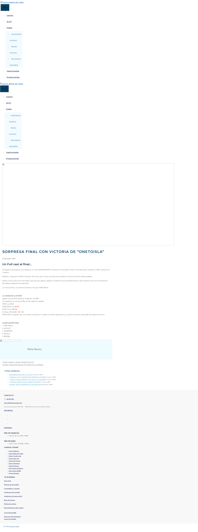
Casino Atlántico (14, 451)
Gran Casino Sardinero (16, 468)
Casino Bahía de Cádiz (16, 453)
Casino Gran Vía (14, 458)
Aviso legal (7, 481)
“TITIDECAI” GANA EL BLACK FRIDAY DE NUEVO (25, 382)
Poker (9, 28)
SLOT (9, 22)
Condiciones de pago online (13, 496)
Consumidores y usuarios (12, 488)
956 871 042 (10, 399)
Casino (10, 15)
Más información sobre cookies (13, 508)
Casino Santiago (14, 473)
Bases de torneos (9, 500)
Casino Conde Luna (15, 456)
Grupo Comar (14, 526)
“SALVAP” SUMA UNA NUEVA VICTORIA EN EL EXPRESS (22, 365)
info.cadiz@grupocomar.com (13, 403)
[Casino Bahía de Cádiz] (12, 2)
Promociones (13, 77)
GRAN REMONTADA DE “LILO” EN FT (21, 374)
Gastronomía (13, 71)
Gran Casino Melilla (15, 471)
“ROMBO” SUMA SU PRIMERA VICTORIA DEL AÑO (25, 384)
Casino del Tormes (14, 461)
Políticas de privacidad (11, 484)
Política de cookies (10, 504)
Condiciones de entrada (12, 492)
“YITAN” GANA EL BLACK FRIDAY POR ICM (18, 362)
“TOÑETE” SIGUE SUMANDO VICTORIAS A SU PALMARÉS (27, 379)
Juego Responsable (10, 512)
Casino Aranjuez (14, 466)
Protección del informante (12, 516)
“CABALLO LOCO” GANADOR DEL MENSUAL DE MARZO (27, 377)
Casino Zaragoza (14, 463)
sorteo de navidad (10, 519)
